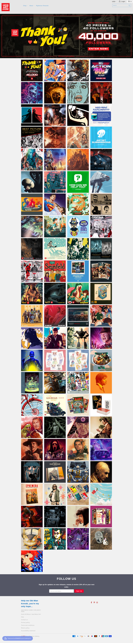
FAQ (22, 617)
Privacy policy (25, 622)
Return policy (25, 628)
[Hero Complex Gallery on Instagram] (97, 603)
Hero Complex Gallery (32, 636)
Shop (25, 5)
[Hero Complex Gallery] (11, 7)
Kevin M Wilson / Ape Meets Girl (31, 614)
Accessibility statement (28, 630)
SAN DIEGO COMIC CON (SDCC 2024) (31, 610)
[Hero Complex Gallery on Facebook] (91, 603)
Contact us (24, 619)
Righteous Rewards (42, 5)
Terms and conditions (27, 625)
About (31, 5)
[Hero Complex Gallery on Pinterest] (94, 603)
